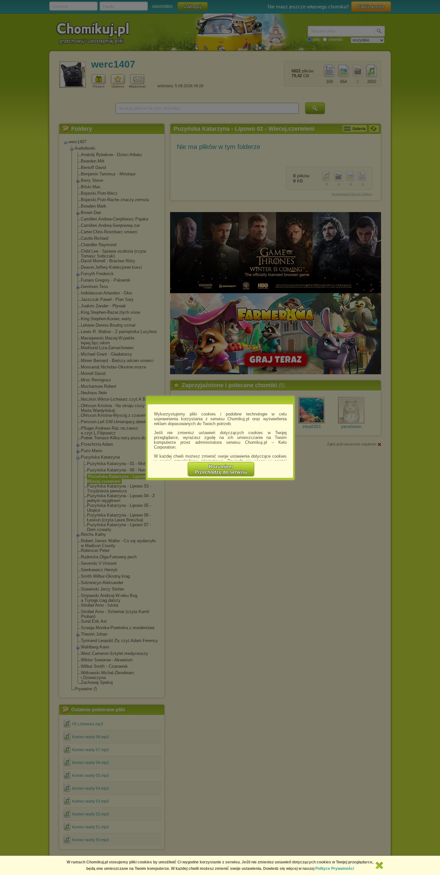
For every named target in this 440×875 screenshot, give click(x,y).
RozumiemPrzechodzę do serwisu (221, 469)
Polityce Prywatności (334, 868)
